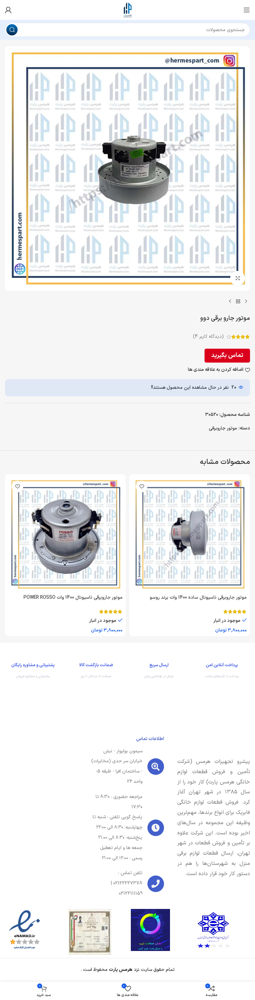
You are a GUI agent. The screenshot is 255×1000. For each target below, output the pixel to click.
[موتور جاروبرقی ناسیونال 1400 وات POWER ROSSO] (65, 534)
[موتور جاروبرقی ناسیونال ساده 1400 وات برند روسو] (189, 534)
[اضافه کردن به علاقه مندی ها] (141, 486)
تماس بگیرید (227, 355)
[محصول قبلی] (246, 301)
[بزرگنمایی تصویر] (237, 278)
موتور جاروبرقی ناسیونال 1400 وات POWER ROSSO (73, 597)
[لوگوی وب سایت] (127, 9)
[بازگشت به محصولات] (238, 301)
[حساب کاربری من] (8, 10)
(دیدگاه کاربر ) (208, 336)
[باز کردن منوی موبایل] (246, 10)
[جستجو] (12, 29)
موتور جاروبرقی (223, 428)
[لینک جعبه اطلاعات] (222, 672)
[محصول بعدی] (230, 301)
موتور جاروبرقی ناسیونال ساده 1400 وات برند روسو (198, 597)
